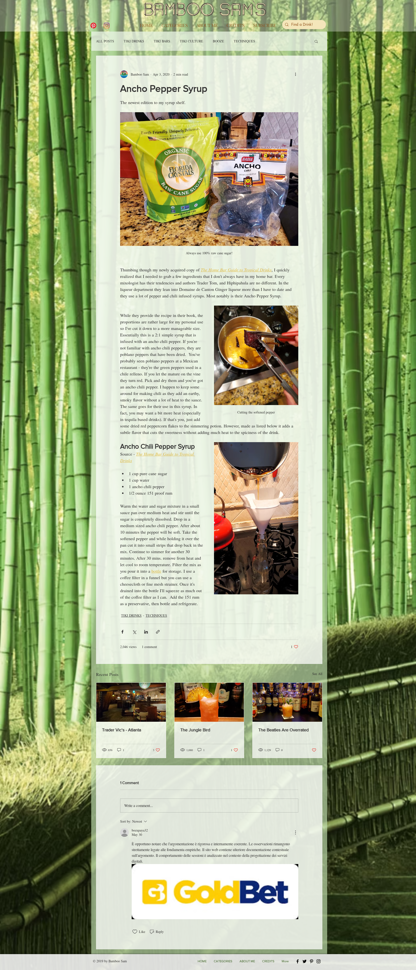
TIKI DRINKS (134, 41)
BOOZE (218, 41)
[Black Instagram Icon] (318, 961)
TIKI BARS (162, 41)
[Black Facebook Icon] (297, 961)
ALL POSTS (105, 41)
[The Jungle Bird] (209, 702)
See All (317, 673)
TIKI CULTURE (191, 41)
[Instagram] (107, 25)
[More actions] (295, 74)
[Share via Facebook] (122, 631)
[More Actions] (295, 832)
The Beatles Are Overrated (283, 730)
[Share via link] (158, 631)
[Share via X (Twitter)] (134, 631)
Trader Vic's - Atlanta (121, 730)
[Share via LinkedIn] (146, 631)
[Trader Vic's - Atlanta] (131, 702)
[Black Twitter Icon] (304, 961)
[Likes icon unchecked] (135, 932)
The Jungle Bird (195, 730)
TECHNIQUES (244, 41)
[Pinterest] (93, 25)
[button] (174, 23)
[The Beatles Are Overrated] (287, 702)
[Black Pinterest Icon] (311, 961)
